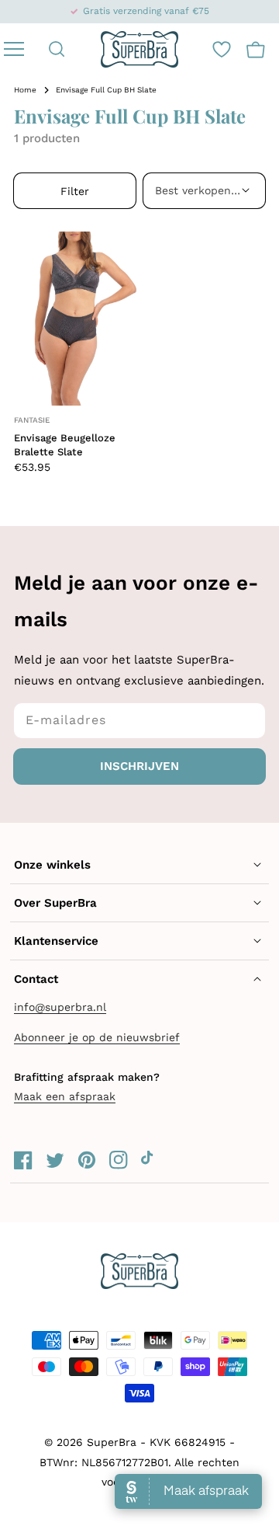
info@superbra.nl (60, 1007)
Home (25, 89)
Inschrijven (139, 766)
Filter (74, 191)
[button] (57, 49)
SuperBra (111, 1442)
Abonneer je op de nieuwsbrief (97, 1037)
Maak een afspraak (64, 1096)
